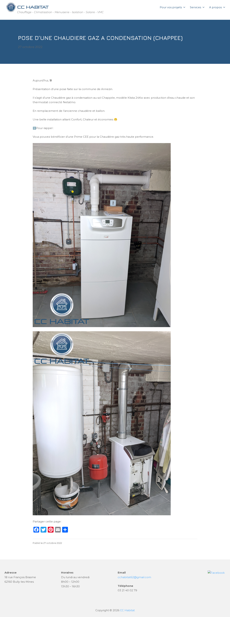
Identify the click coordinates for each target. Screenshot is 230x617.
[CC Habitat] (26, 7)
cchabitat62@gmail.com (134, 577)
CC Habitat (127, 610)
